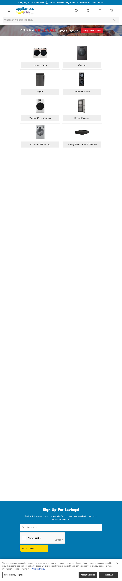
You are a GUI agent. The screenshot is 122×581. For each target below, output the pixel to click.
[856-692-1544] (100, 10)
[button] (8, 10)
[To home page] (25, 10)
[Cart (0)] (111, 10)
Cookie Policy (38, 569)
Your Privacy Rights (13, 575)
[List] (76, 10)
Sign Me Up (28, 549)
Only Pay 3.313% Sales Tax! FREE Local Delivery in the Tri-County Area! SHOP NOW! (61, 3)
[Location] (88, 10)
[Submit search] (114, 20)
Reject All (108, 575)
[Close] (117, 563)
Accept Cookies (88, 575)
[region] (61, 570)
